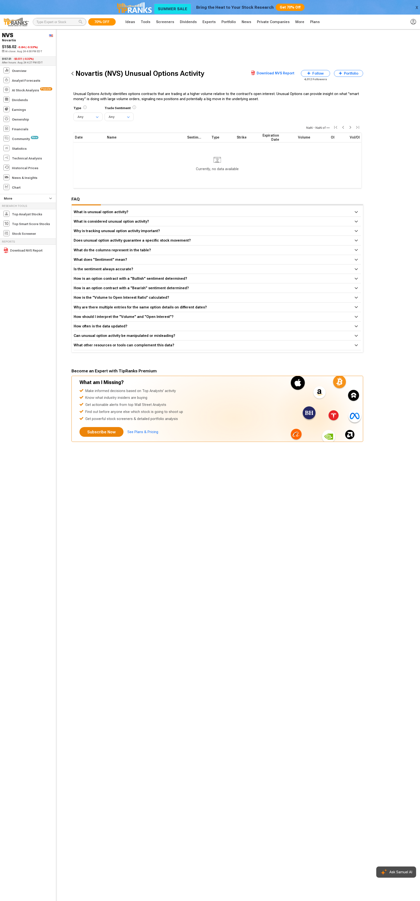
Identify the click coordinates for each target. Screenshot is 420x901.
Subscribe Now (101, 432)
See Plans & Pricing (142, 432)
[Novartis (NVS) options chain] (72, 73)
